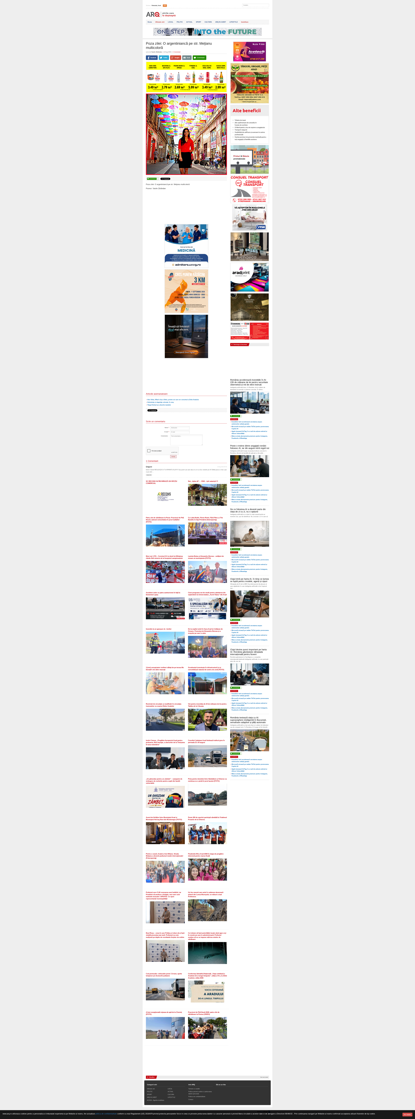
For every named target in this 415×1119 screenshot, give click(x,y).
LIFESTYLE (233, 22)
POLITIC (180, 22)
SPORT (198, 22)
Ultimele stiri (159, 22)
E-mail (166, 432)
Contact (190, 1099)
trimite (173, 456)
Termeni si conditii (194, 1089)
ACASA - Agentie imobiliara (155, 1100)
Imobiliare (244, 22)
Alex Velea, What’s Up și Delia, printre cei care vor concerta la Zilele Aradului (173, 399)
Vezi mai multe (264, 1077)
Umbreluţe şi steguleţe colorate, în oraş (160, 402)
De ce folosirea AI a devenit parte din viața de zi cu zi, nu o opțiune (248, 510)
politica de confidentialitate (106, 1114)
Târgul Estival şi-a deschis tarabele (159, 405)
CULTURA (208, 22)
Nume (166, 427)
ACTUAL (189, 22)
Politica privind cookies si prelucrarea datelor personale (200, 1093)
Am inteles (407, 1114)
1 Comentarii (176, 52)
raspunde (149, 475)
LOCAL (170, 22)
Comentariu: (164, 436)
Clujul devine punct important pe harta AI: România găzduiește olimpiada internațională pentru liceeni (248, 651)
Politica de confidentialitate (196, 1096)
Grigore (149, 467)
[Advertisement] (186, 206)
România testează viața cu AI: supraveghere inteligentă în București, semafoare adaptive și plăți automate (248, 720)
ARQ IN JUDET (220, 22)
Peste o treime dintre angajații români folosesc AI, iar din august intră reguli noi (249, 447)
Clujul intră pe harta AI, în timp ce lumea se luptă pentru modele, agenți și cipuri (249, 580)
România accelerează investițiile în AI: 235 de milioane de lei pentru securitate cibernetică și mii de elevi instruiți (249, 382)
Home (150, 22)
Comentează (153, 178)
